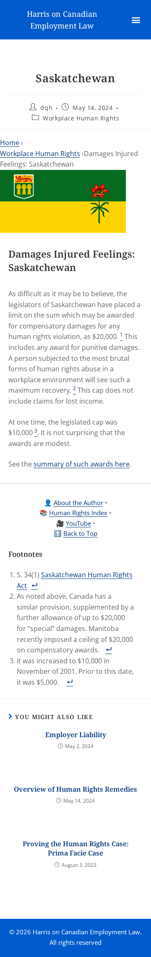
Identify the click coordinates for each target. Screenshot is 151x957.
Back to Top (80, 533)
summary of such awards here (82, 464)
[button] (136, 20)
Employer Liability (75, 734)
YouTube (78, 523)
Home (9, 142)
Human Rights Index (78, 512)
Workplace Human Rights (81, 118)
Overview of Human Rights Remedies (75, 789)
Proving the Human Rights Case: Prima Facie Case (76, 848)
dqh (46, 108)
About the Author (78, 502)
